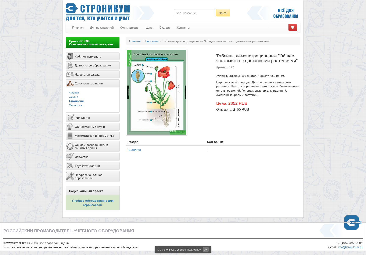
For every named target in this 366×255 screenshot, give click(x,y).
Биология (76, 101)
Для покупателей (102, 27)
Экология (75, 105)
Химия (73, 96)
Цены (149, 27)
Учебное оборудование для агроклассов (93, 202)
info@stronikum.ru (350, 247)
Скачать (165, 27)
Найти (223, 13)
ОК (205, 249)
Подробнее (194, 249)
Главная (78, 27)
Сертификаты (129, 27)
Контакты (183, 27)
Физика (74, 92)
